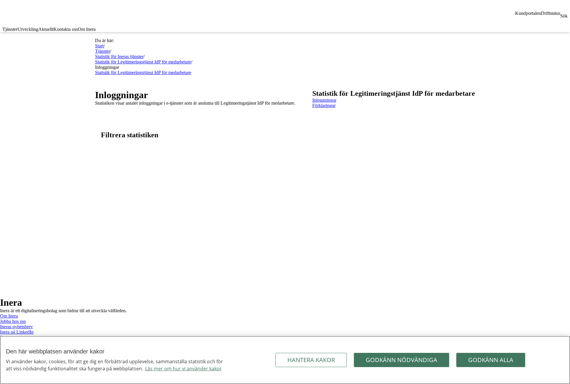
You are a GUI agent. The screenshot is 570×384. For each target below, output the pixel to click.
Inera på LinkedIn (17, 331)
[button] (197, 135)
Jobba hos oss (13, 321)
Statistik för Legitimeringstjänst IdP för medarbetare (143, 61)
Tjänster (10, 29)
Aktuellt (45, 29)
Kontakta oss (65, 29)
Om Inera (87, 29)
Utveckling (28, 29)
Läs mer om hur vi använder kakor (183, 368)
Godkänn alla (490, 360)
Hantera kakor (311, 360)
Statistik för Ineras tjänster (119, 56)
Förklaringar (323, 105)
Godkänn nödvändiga (401, 360)
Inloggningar (324, 100)
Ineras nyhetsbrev (16, 326)
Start (99, 45)
